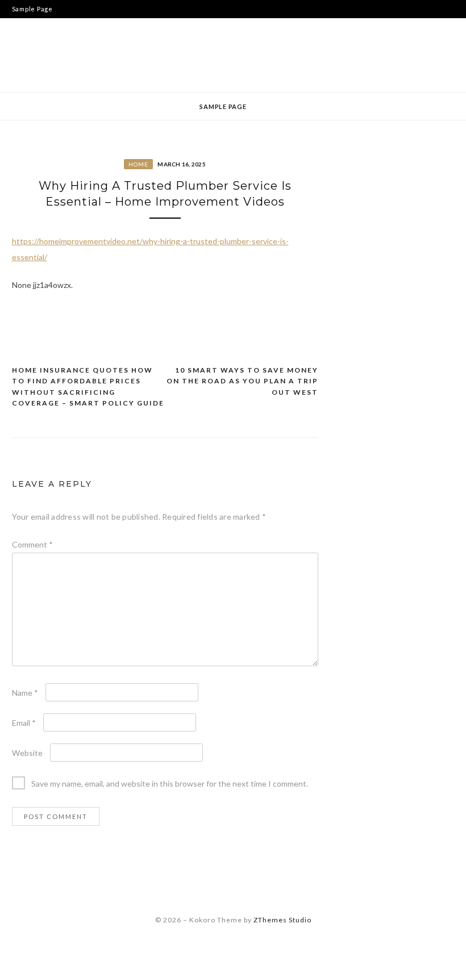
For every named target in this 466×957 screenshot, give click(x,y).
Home (138, 164)
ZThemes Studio (282, 920)
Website (27, 753)
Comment (32, 544)
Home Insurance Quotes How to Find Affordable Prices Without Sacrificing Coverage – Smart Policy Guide (88, 387)
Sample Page (32, 8)
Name (25, 692)
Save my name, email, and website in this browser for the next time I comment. (169, 783)
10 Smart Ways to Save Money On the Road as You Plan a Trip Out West (242, 381)
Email (24, 723)
